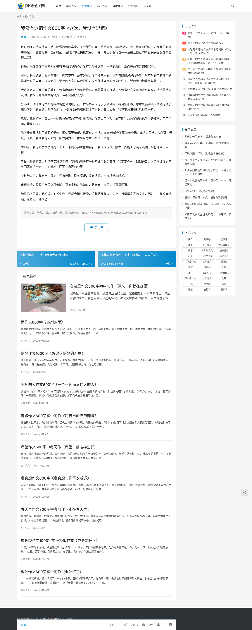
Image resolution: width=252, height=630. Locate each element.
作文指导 (149, 5)
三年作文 (207, 261)
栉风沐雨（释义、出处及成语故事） (205, 153)
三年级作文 (207, 250)
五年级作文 (190, 278)
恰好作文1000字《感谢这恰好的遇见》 (53, 353)
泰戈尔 (207, 284)
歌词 (224, 284)
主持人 (207, 289)
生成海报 (132, 624)
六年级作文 (223, 245)
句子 (224, 278)
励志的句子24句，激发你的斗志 (202, 136)
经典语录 (224, 250)
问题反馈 (70, 618)
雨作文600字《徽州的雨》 (43, 322)
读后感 (224, 239)
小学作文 (71, 5)
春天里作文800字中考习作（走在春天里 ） (56, 509)
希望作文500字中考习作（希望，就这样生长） (59, 447)
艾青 (224, 267)
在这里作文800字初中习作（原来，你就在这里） (110, 286)
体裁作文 (118, 5)
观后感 (207, 239)
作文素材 (133, 5)
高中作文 (102, 5)
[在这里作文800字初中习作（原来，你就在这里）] (43, 298)
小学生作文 (207, 256)
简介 (190, 239)
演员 (190, 245)
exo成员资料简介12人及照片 (203, 114)
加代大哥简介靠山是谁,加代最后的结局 (209, 88)
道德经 (224, 261)
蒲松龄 (224, 289)
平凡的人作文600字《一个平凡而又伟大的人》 (59, 384)
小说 (190, 256)
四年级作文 (223, 273)
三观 (190, 284)
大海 (23, 36)
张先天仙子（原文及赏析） (199, 190)
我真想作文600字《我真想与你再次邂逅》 (56, 478)
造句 (190, 273)
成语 (190, 250)
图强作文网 (46, 618)
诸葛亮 (207, 267)
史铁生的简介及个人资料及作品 (205, 42)
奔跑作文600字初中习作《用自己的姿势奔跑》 (59, 416)
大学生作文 (190, 261)
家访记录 (207, 273)
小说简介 (224, 256)
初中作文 (87, 5)
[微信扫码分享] (143, 625)
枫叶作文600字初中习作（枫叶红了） (52, 572)
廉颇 (190, 289)
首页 (58, 5)
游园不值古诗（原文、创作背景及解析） (207, 197)
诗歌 (190, 267)
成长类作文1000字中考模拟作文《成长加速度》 (60, 540)
